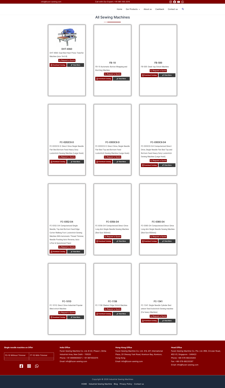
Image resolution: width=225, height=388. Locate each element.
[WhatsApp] (182, 1)
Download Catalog (59, 65)
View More (76, 65)
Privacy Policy (126, 384)
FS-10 (7, 355)
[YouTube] (178, 1)
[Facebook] (174, 1)
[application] (139, 9)
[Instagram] (170, 1)
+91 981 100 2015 (122, 1)
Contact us (139, 384)
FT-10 (32, 355)
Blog (116, 384)
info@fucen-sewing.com (51, 2)
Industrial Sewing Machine (100, 384)
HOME (84, 384)
